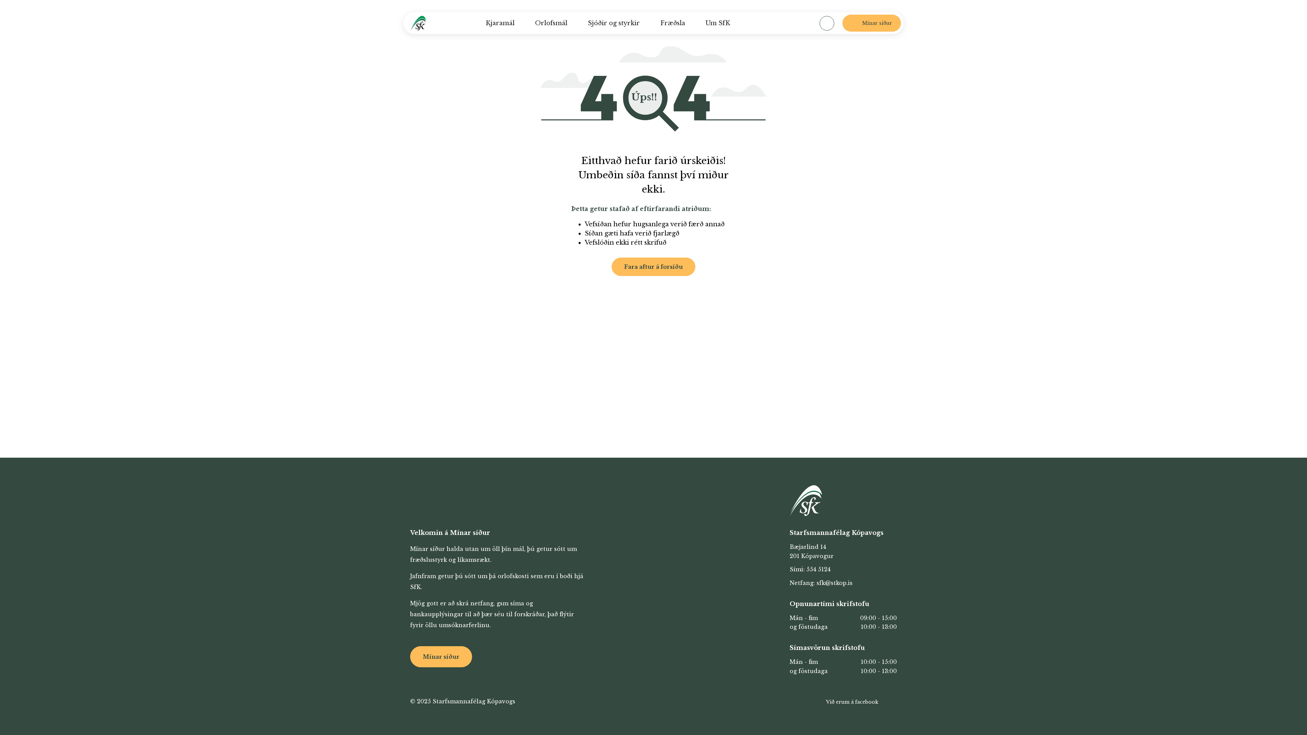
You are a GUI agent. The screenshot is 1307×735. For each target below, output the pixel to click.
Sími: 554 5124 (810, 569)
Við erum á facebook (852, 702)
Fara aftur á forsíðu (653, 266)
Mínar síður (441, 656)
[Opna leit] (827, 23)
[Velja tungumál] (798, 23)
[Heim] (418, 23)
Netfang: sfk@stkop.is (821, 582)
